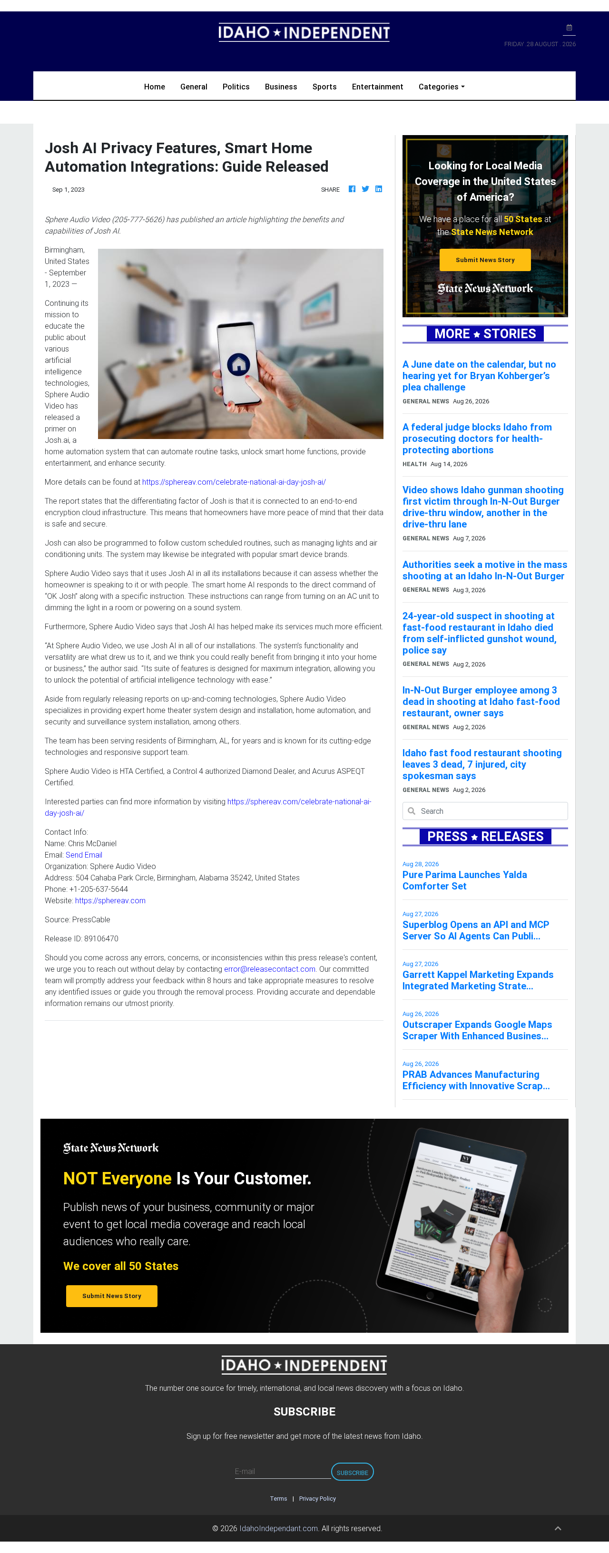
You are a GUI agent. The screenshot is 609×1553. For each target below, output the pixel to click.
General (193, 86)
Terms (278, 1498)
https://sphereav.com (110, 900)
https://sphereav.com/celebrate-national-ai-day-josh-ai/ (234, 482)
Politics (236, 86)
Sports (325, 86)
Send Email (84, 855)
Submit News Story (485, 260)
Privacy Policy (317, 1498)
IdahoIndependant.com (278, 1528)
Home (158, 86)
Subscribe (352, 1473)
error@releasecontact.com (269, 969)
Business (281, 86)
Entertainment (377, 86)
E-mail (245, 1471)
